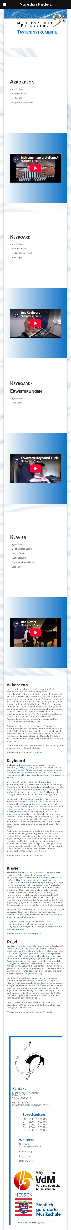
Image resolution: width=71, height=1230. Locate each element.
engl (23, 764)
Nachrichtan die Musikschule (30, 1145)
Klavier (42, 850)
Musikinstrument (15, 950)
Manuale (25, 987)
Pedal (55, 987)
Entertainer (42, 794)
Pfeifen (48, 950)
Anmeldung (26, 1151)
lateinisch (23, 872)
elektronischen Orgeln (52, 955)
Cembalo (51, 894)
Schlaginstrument (36, 923)
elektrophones (14, 772)
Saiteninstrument (15, 928)
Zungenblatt (30, 973)
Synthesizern (35, 803)
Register (11, 982)
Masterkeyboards (15, 814)
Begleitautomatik (29, 789)
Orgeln (40, 769)
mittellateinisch (53, 872)
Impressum (25, 1156)
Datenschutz (26, 1161)
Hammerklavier (48, 877)
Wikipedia (37, 752)
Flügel (52, 897)
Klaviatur (11, 787)
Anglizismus (34, 816)
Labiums (26, 965)
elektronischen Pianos (21, 769)
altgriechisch (27, 945)
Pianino (40, 899)
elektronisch (25, 774)
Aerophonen (13, 960)
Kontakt (19, 1088)
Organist (44, 977)
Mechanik (20, 882)
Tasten (43, 948)
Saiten (49, 882)
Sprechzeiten (34, 1114)
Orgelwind (23, 953)
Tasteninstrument (29, 772)
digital (39, 774)
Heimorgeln (52, 803)
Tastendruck (41, 880)
